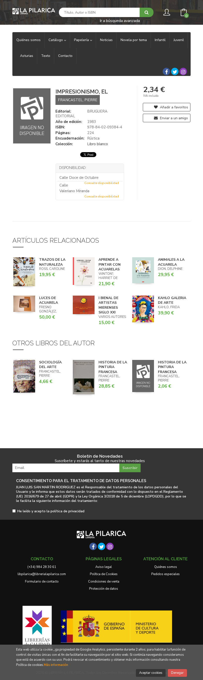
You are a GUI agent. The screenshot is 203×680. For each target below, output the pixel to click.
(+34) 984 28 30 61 (41, 567)
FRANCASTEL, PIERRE (77, 99)
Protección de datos (103, 588)
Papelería (82, 40)
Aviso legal (103, 567)
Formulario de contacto (42, 581)
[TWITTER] (174, 71)
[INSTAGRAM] (183, 71)
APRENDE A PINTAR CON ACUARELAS (110, 264)
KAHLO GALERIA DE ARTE (172, 300)
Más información (56, 665)
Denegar (177, 673)
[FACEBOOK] (166, 71)
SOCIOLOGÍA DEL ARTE (50, 365)
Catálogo (56, 40)
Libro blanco (97, 143)
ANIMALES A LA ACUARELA (171, 262)
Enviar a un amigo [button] (173, 118)
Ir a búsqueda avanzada (120, 20)
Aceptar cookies (150, 673)
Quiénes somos (165, 567)
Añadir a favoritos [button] (173, 107)
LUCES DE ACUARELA (48, 300)
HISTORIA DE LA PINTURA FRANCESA (113, 367)
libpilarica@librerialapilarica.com (42, 574)
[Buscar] (146, 12)
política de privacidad (67, 511)
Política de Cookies (104, 574)
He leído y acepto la (50, 511)
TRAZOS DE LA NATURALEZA (52, 262)
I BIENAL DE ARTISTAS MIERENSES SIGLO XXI (108, 305)
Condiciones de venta (103, 581)
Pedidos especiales (165, 574)
